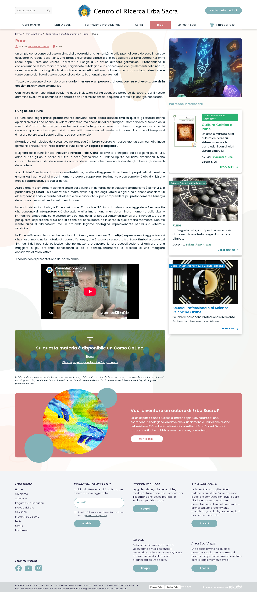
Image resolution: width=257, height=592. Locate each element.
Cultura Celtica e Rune (217, 126)
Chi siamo (21, 494)
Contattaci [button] (147, 439)
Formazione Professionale (102, 25)
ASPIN (139, 25)
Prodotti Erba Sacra (27, 516)
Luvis (18, 521)
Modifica (186, 586)
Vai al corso (226, 250)
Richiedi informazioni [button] (223, 10)
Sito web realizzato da (215, 587)
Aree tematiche (34, 34)
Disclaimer (21, 530)
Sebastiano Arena (38, 46)
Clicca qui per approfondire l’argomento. (90, 362)
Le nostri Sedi (187, 25)
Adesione (21, 498)
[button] (33, 10)
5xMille (19, 526)
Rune (85, 34)
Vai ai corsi (227, 328)
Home (18, 34)
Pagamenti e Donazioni (29, 503)
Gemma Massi (222, 157)
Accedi (204, 523)
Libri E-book (62, 25)
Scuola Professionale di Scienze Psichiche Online (201, 310)
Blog (160, 25)
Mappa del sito (24, 507)
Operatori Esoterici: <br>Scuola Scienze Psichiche (197, 265)
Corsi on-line (31, 25)
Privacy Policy (156, 587)
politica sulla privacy (96, 515)
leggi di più (227, 167)
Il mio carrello (225, 25)
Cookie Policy (173, 587)
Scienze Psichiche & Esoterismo (62, 34)
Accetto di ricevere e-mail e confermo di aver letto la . (101, 514)
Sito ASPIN (21, 512)
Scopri (145, 508)
